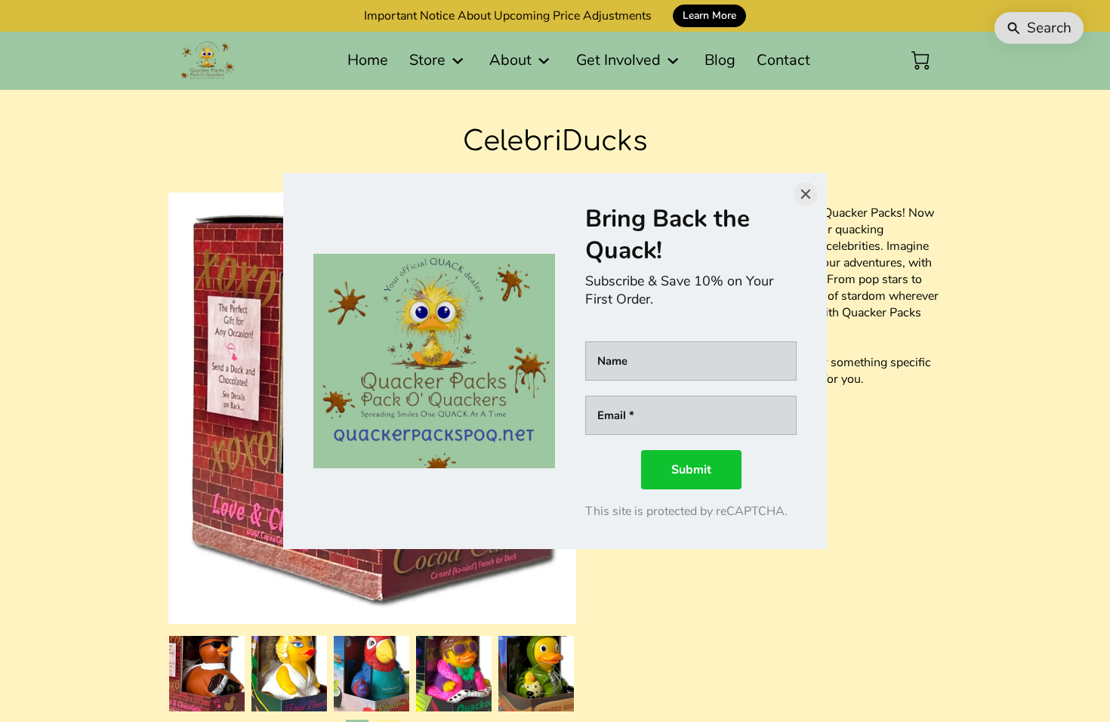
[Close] (806, 194)
